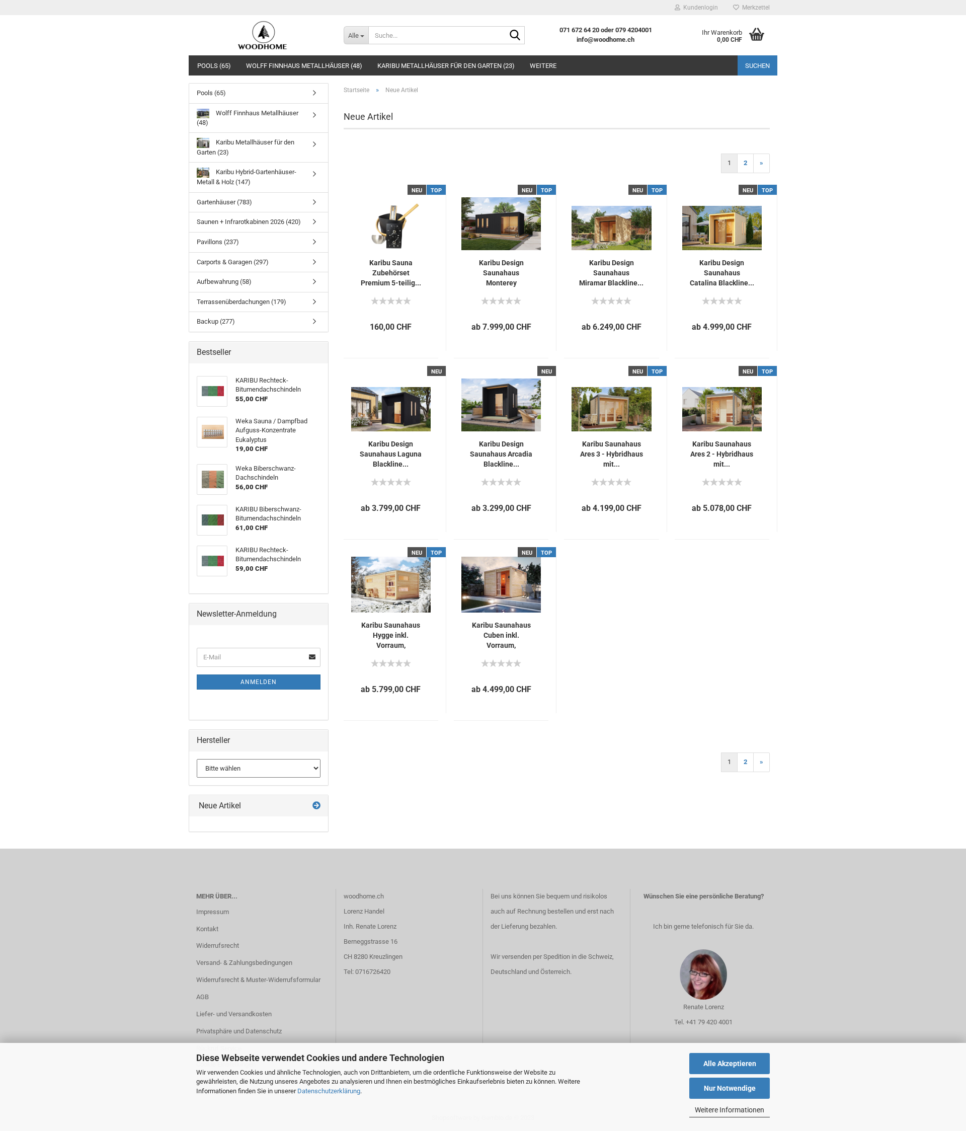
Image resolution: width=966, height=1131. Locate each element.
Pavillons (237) (218, 242)
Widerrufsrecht (217, 945)
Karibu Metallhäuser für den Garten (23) (446, 65)
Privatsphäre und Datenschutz (239, 1031)
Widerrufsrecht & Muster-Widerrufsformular (258, 980)
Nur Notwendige (730, 1088)
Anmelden (258, 682)
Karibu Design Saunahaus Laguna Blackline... (391, 454)
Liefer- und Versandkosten (234, 1014)
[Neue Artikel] (316, 806)
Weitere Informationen (729, 1110)
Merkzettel (754, 7)
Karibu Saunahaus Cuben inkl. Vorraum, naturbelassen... (501, 635)
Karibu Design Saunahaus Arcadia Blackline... (501, 454)
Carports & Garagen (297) (233, 262)
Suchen (757, 65)
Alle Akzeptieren (729, 1064)
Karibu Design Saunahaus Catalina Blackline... (722, 273)
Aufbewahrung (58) (224, 281)
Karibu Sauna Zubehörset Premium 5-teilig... (391, 273)
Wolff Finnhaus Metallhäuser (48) (304, 65)
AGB (202, 997)
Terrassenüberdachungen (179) (241, 302)
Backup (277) (216, 321)
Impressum (212, 912)
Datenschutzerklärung (328, 1091)
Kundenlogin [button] (699, 7)
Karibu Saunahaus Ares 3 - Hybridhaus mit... (611, 454)
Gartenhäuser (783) (224, 202)
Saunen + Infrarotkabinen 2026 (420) (249, 221)
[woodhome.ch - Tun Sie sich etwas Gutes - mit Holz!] (262, 35)
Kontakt (207, 929)
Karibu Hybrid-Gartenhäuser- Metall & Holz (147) (246, 177)
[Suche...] (515, 36)
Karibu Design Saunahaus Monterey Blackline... (501, 273)
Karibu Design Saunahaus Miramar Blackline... (611, 273)
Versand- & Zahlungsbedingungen (244, 962)
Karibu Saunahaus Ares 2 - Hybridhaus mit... (721, 454)
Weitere (543, 65)
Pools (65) (214, 65)
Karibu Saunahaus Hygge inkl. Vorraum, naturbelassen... (390, 635)
